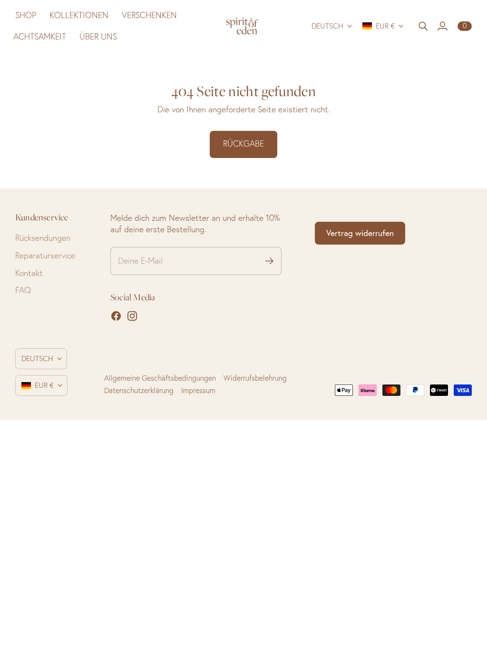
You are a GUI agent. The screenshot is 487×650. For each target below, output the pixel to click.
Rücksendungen (42, 238)
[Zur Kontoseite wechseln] (442, 26)
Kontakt (29, 273)
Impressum (198, 390)
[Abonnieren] (269, 261)
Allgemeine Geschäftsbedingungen (160, 378)
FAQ (23, 290)
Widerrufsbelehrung (255, 378)
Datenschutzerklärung (139, 390)
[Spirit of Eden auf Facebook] (116, 316)
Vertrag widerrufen (360, 232)
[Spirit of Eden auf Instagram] (132, 316)
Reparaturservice (45, 255)
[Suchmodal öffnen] (423, 26)
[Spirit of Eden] (244, 26)
